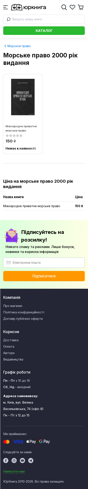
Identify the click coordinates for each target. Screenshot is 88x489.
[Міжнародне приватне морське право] (23, 97)
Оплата (8, 346)
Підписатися (44, 276)
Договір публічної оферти (23, 319)
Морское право (19, 46)
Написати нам (14, 471)
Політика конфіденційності (23, 312)
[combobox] (44, 19)
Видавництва (13, 359)
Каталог (44, 30)
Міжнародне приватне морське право (21, 128)
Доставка (11, 340)
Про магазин (12, 306)
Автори (9, 353)
